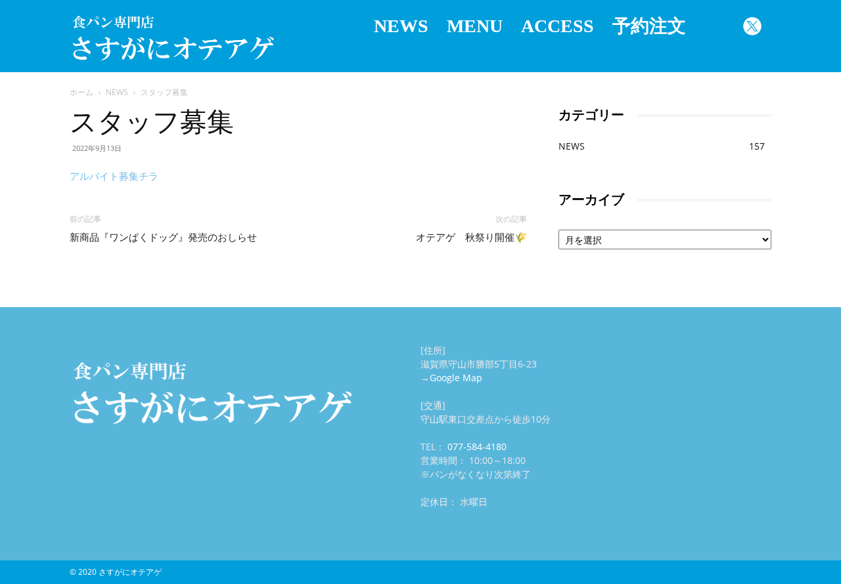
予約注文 (649, 26)
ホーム (81, 92)
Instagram (714, 26)
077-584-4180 (477, 446)
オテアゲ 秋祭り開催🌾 (471, 237)
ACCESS (557, 26)
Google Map (456, 377)
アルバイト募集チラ (114, 176)
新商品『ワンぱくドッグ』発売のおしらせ (163, 237)
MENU (475, 26)
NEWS (401, 26)
